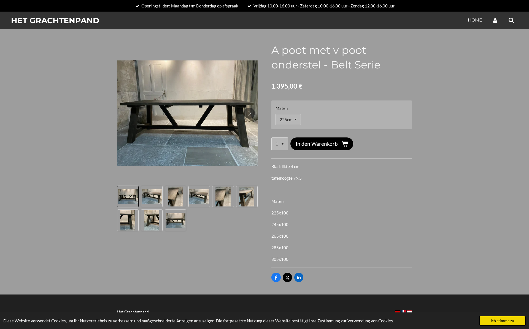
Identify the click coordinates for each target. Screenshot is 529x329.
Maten (282, 108)
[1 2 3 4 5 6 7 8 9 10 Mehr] (279, 143)
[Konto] (495, 20)
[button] (128, 196)
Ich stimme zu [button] (502, 321)
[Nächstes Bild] (249, 113)
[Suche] (511, 20)
